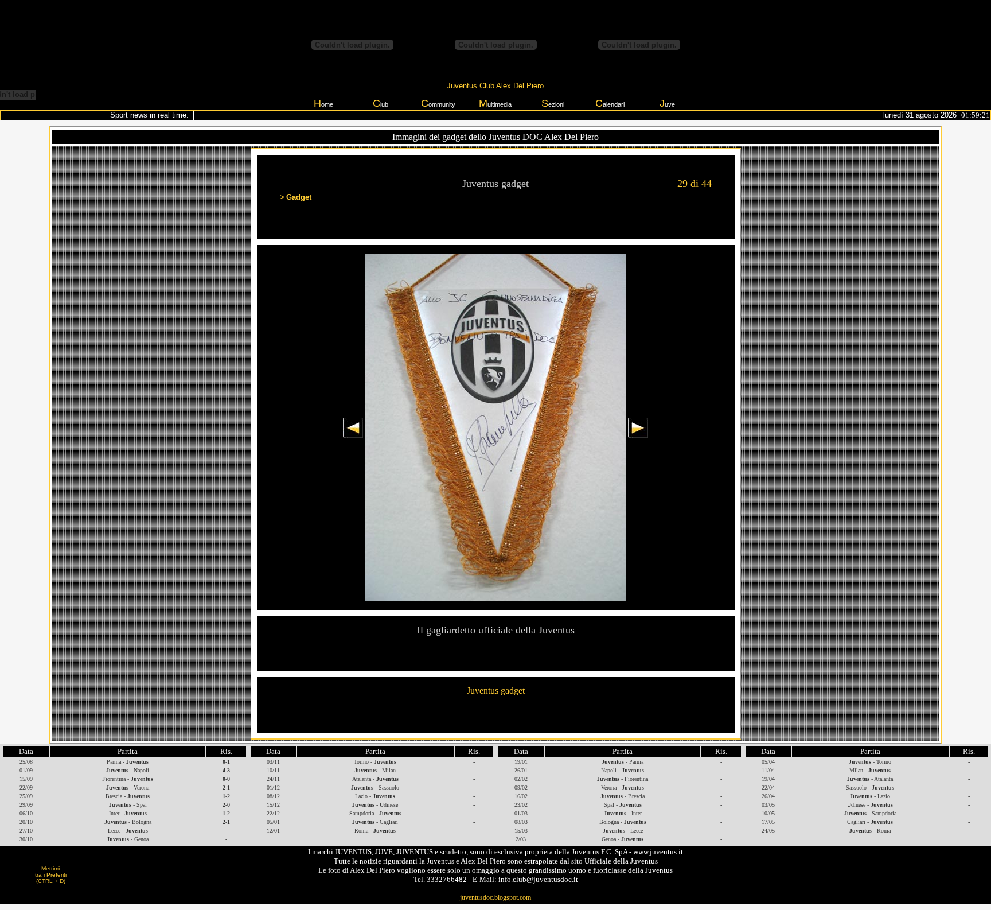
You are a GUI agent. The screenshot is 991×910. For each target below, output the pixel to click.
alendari (610, 103)
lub (380, 103)
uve (667, 103)
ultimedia (495, 103)
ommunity (438, 103)
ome (323, 103)
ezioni (552, 103)
